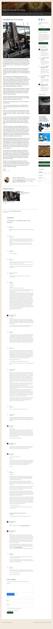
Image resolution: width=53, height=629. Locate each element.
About (44, 162)
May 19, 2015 (11, 227)
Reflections (19, 211)
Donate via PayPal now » (43, 43)
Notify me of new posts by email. (13, 610)
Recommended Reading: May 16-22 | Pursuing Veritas (17, 513)
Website (8, 604)
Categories (40, 171)
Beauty (11, 211)
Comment (8, 583)
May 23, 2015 (11, 472)
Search (40, 180)
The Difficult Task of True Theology (8, 201)
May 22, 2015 (11, 426)
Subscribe (44, 29)
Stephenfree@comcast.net (25, 525)
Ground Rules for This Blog (44, 165)
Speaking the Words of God (25, 192)
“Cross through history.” (18, 547)
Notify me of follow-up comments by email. (14, 608)
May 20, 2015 (11, 370)
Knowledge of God (15, 211)
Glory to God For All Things (13, 10)
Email (8, 600)
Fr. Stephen (42, 49)
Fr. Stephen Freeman (12, 315)
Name (8, 596)
